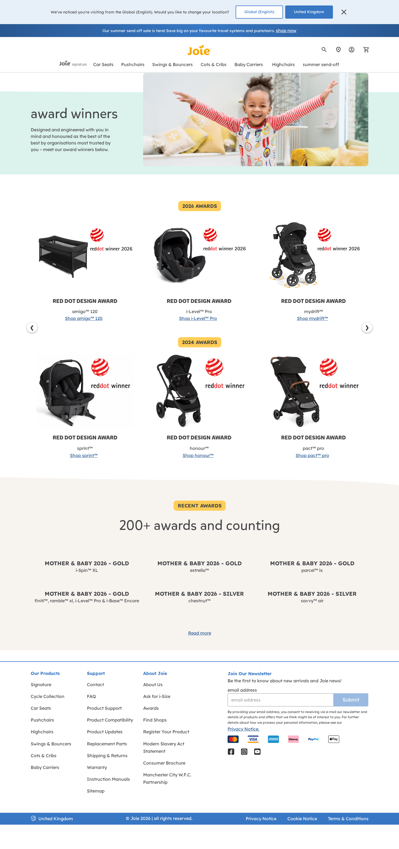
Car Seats (41, 708)
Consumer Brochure (164, 763)
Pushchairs (42, 720)
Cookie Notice (302, 818)
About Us (153, 684)
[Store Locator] (338, 49)
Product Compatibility (110, 720)
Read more (199, 633)
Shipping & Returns (107, 755)
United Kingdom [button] (309, 11)
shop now (286, 30)
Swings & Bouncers (51, 743)
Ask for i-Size (156, 696)
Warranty (97, 767)
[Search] (324, 49)
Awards (151, 708)
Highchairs (42, 731)
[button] (343, 12)
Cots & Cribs (43, 755)
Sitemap (95, 791)
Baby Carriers (45, 767)
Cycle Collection (47, 696)
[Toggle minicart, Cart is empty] (364, 49)
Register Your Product (166, 731)
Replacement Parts (107, 743)
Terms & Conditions (348, 818)
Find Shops (155, 720)
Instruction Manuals (108, 779)
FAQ (91, 696)
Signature (41, 684)
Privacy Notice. (243, 729)
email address (242, 690)
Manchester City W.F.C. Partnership (167, 778)
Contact (95, 684)
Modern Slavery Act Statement (163, 747)
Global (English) (259, 11)
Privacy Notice (261, 818)
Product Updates (105, 731)
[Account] (351, 50)
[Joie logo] (200, 50)
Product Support (104, 708)
